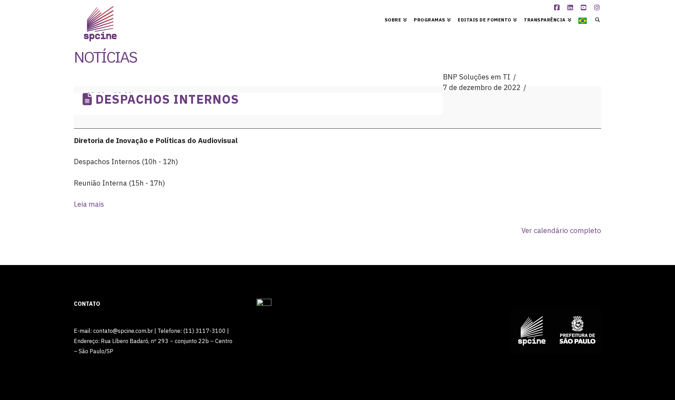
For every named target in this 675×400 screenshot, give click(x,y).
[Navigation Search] (595, 19)
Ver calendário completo (561, 230)
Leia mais (89, 204)
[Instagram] (598, 7)
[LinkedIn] (571, 7)
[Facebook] (558, 7)
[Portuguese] (582, 19)
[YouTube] (584, 7)
